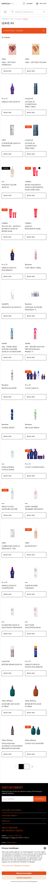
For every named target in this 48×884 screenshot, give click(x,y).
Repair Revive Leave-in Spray (33, 705)
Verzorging (18, 19)
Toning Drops (8, 428)
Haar (11, 19)
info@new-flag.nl (11, 842)
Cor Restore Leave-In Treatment (11, 144)
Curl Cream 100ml (33, 268)
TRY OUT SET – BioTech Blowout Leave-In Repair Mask (11, 228)
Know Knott (31, 546)
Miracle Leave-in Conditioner (9, 586)
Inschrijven (39, 799)
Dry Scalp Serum (32, 428)
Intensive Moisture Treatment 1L (33, 308)
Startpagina (5, 19)
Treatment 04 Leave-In (11, 307)
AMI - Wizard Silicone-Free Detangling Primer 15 (35, 349)
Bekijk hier (7, 71)
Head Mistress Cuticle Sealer (8, 468)
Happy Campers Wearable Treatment (34, 508)
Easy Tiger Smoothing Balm (33, 626)
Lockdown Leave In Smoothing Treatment (12, 626)
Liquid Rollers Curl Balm (31, 586)
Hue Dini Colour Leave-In (9, 186)
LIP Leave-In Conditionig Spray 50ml (31, 145)
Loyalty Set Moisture (34, 743)
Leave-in (25, 19)
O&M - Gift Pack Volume (35, 62)
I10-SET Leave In (31, 388)
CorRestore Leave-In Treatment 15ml (11, 547)
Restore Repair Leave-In (12, 664)
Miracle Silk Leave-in (11, 102)
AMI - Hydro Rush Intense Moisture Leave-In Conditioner (11, 349)
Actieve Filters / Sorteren (13, 31)
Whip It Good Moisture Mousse (10, 508)
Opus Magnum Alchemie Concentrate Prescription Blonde (12, 745)
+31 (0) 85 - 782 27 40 (14, 836)
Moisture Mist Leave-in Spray (11, 705)
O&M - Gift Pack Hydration (9, 63)
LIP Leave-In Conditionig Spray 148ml (31, 104)
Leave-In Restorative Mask (33, 227)
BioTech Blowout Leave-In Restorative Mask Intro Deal (34, 187)
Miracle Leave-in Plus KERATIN (9, 269)
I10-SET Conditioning (34, 467)
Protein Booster (9, 388)
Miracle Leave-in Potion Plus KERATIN (34, 665)
